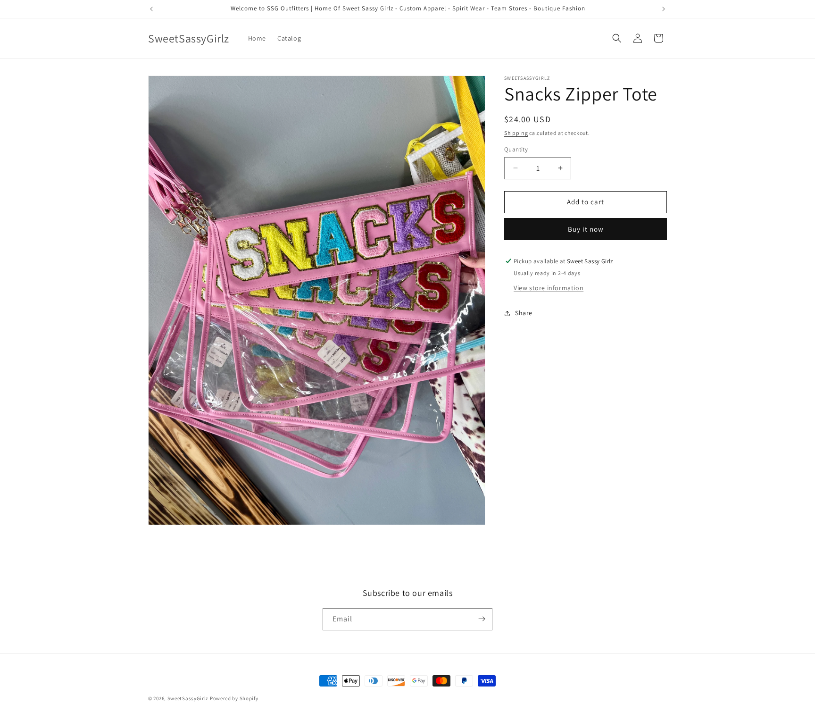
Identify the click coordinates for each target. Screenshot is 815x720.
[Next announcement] (663, 9)
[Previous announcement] (151, 9)
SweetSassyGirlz (188, 698)
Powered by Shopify (234, 698)
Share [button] (523, 313)
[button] (617, 38)
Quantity (516, 149)
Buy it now (586, 229)
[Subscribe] (481, 619)
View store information (548, 288)
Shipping (516, 132)
